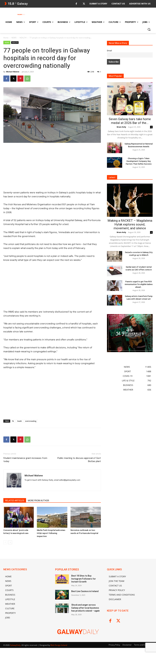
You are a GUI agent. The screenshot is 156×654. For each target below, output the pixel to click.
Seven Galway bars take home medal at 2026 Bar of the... (130, 121)
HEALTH (23, 37)
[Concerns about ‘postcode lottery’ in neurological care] (18, 517)
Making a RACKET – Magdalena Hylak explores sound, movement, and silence (130, 224)
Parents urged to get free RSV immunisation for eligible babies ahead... (139, 284)
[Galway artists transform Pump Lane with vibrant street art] (114, 300)
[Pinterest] (20, 79)
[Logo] (21, 14)
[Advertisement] (52, 168)
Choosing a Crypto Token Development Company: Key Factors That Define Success (139, 161)
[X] (83, 3)
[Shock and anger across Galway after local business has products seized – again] (62, 608)
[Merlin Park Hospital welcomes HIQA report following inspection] (52, 517)
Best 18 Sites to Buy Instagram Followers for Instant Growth (83, 579)
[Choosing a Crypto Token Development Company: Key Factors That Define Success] (114, 162)
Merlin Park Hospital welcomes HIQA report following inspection (51, 533)
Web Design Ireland (58, 645)
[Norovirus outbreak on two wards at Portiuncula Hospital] (86, 517)
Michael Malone (12, 71)
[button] (149, 29)
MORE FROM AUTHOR (38, 500)
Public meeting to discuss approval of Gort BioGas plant (79, 460)
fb (13, 421)
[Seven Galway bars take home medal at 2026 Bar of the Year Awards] (130, 98)
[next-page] (10, 542)
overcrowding (30, 421)
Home (6, 37)
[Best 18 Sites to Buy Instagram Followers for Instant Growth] (62, 579)
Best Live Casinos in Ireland (85, 591)
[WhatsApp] (27, 79)
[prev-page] (5, 542)
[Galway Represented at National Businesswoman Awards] (114, 147)
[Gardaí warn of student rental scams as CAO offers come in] (114, 271)
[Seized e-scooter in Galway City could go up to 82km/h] (114, 256)
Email (109, 50)
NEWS (14, 37)
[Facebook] (76, 3)
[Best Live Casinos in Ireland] (62, 595)
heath (19, 421)
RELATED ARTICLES (14, 500)
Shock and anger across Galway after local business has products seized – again (85, 608)
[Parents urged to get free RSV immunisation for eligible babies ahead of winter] (114, 285)
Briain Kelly (121, 127)
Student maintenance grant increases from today (25, 460)
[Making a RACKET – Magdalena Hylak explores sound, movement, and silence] (130, 200)
